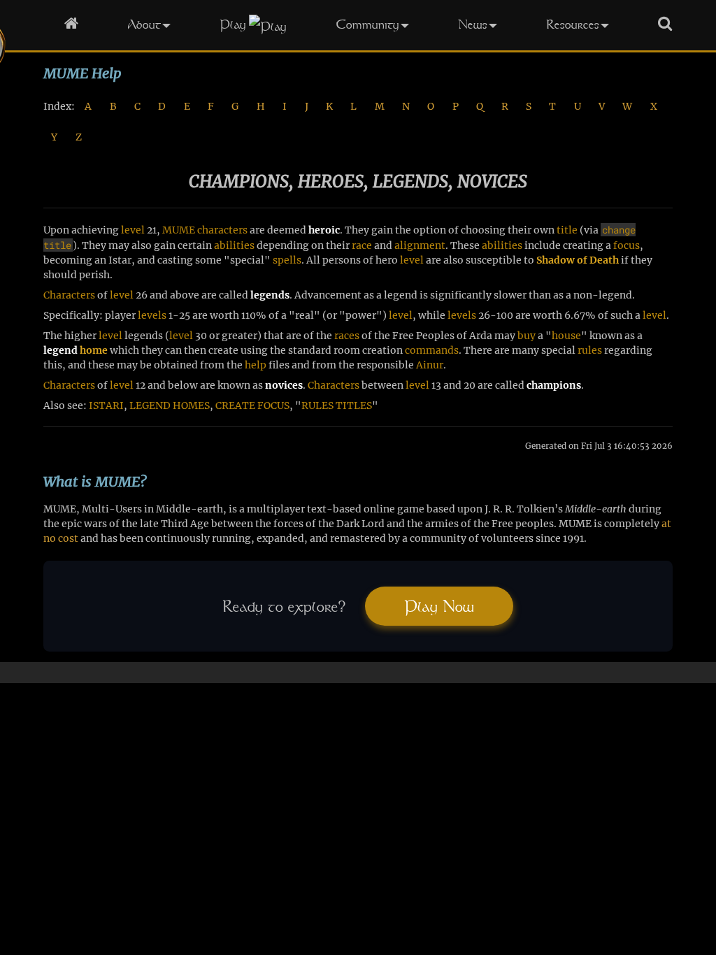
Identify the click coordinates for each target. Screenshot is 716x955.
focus (626, 245)
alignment (419, 245)
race (362, 245)
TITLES (354, 405)
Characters (69, 295)
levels (152, 315)
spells (287, 260)
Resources (572, 24)
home (94, 350)
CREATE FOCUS (252, 405)
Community (367, 24)
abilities (234, 245)
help (255, 365)
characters (222, 230)
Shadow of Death (577, 260)
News (472, 24)
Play (233, 24)
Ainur (429, 365)
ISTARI (106, 405)
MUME (178, 230)
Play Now (439, 606)
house (566, 335)
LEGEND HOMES (169, 405)
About (144, 24)
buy (526, 335)
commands (432, 350)
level (133, 230)
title (567, 230)
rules (590, 350)
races (346, 335)
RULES (317, 405)
